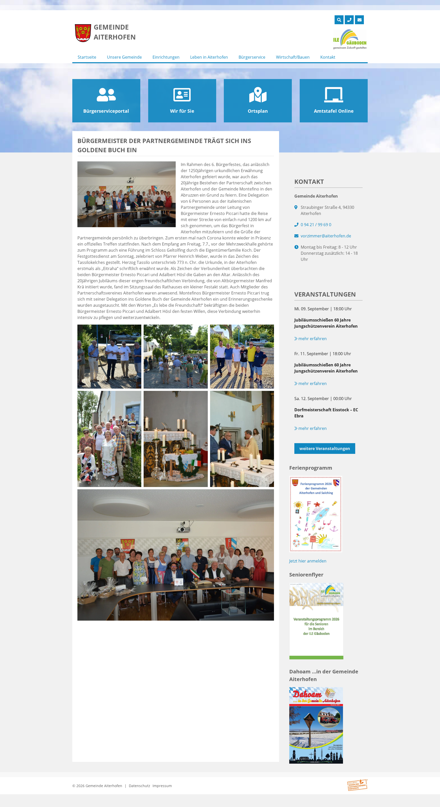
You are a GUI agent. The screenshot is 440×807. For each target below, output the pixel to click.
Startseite (87, 57)
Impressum (162, 785)
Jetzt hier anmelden (307, 561)
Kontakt (327, 57)
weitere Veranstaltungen (324, 448)
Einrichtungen (166, 57)
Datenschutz (139, 785)
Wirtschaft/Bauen (293, 57)
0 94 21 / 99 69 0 (316, 224)
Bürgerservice (252, 57)
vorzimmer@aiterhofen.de (326, 236)
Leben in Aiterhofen (209, 57)
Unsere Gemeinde (124, 57)
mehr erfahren (312, 338)
